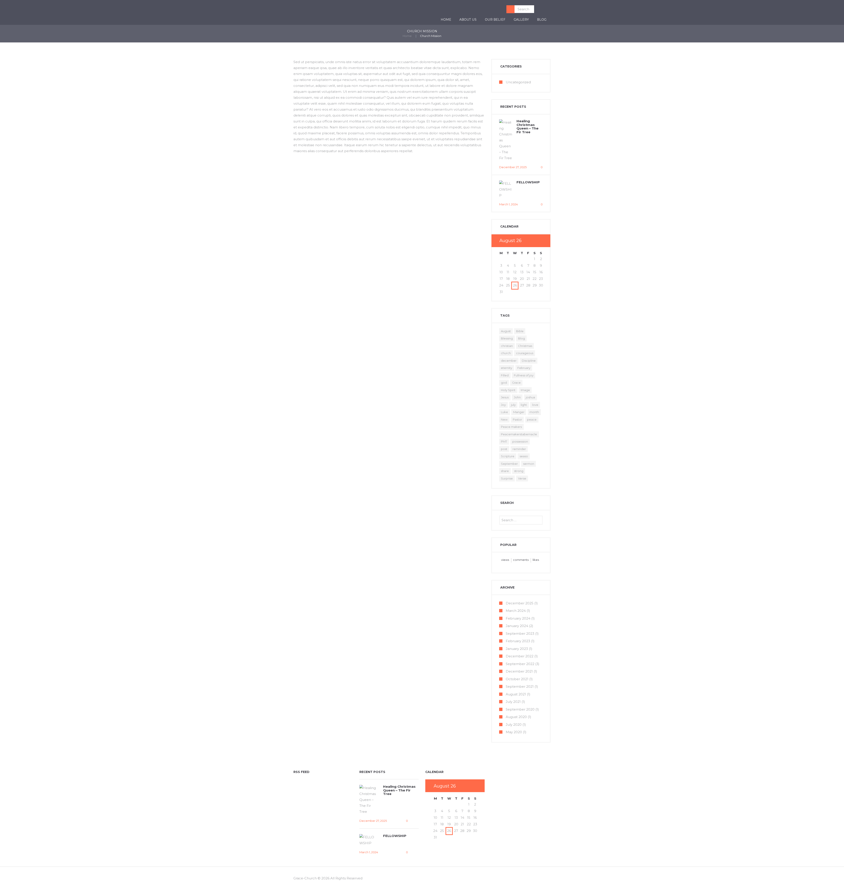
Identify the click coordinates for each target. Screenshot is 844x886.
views (505, 559)
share (505, 471)
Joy (503, 405)
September (509, 463)
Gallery (521, 20)
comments (521, 559)
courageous (524, 353)
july (513, 405)
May (514, 732)
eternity (506, 368)
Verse (522, 478)
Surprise (507, 478)
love (535, 405)
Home (446, 20)
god (504, 382)
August (506, 331)
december (509, 360)
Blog (541, 20)
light (524, 405)
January (517, 626)
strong (518, 471)
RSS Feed (301, 772)
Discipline (529, 360)
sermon (528, 463)
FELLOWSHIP (528, 182)
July (513, 702)
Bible (520, 331)
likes (536, 559)
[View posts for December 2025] (534, 240)
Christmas (525, 346)
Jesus (505, 397)
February (523, 368)
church (506, 353)
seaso (524, 456)
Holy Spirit (508, 390)
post (504, 449)
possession (520, 441)
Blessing (507, 338)
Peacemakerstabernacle (519, 434)
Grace (516, 382)
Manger (518, 412)
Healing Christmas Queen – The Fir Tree (527, 126)
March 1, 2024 (508, 204)
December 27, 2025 (513, 167)
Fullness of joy (523, 375)
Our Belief (495, 20)
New (504, 419)
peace (532, 419)
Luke (504, 412)
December (519, 603)
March (516, 611)
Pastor (517, 419)
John (517, 397)
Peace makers (511, 426)
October (517, 679)
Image (525, 390)
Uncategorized (518, 82)
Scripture (507, 456)
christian (507, 346)
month (534, 412)
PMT (504, 441)
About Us (468, 20)
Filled (505, 375)
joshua (530, 397)
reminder (519, 449)
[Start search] (510, 9)
